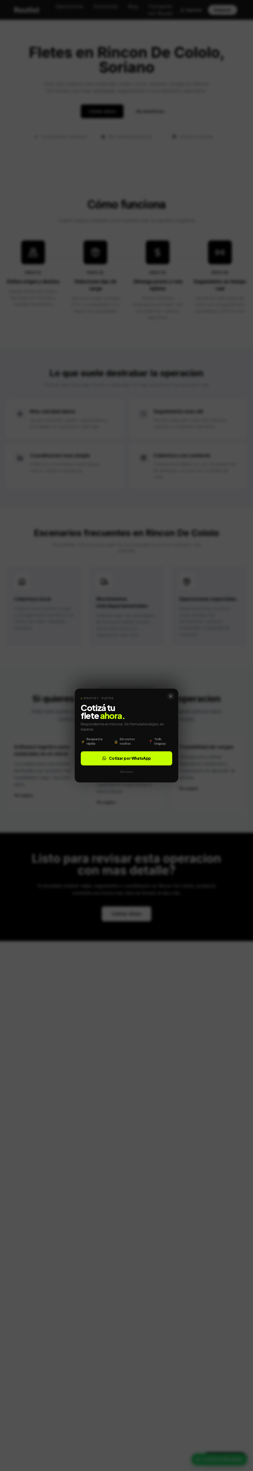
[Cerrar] (170, 696)
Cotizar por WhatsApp (130, 758)
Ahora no (126, 772)
